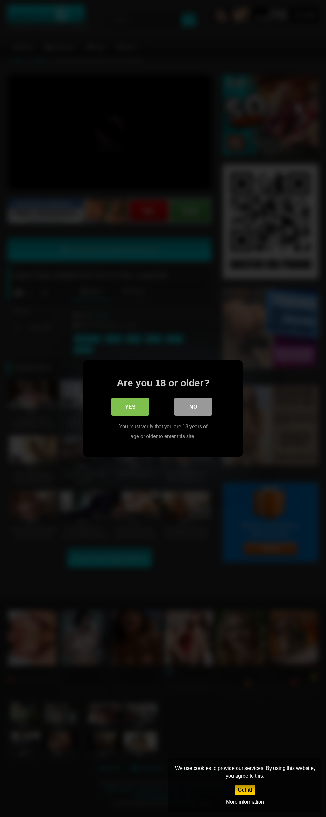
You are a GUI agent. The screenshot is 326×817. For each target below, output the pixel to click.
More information (245, 802)
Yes (130, 406)
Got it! (245, 790)
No (193, 406)
